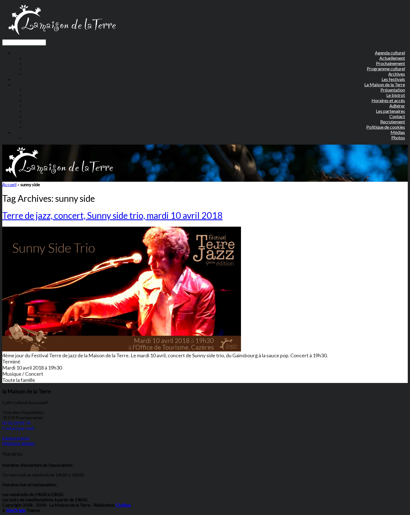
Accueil (9, 184)
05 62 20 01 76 (16, 422)
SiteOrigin (16, 510)
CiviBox (123, 504)
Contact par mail (18, 428)
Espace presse (15, 437)
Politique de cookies (385, 127)
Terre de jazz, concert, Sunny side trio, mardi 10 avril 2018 (112, 215)
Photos (398, 137)
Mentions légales (18, 443)
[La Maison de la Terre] (61, 36)
